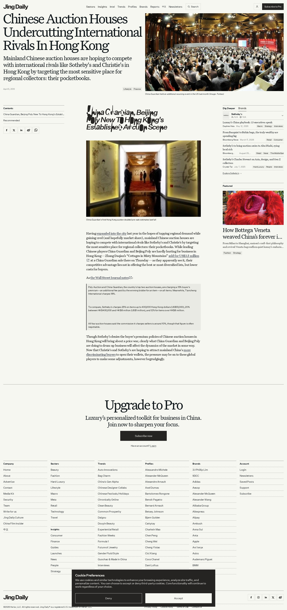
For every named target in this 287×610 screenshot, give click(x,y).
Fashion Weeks (106, 535)
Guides (55, 547)
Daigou (102, 517)
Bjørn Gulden (152, 517)
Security (8, 499)
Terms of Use (182, 607)
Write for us (10, 511)
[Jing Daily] (15, 7)
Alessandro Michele (156, 469)
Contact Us (197, 607)
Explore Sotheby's (231, 173)
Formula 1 (103, 541)
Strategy (268, 126)
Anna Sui (197, 529)
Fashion (227, 253)
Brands (144, 6)
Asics (195, 553)
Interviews (278, 126)
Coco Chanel (152, 559)
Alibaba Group (200, 505)
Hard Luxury (258, 167)
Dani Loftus (151, 565)
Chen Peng (151, 535)
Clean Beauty (105, 505)
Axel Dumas (152, 487)
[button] (257, 6)
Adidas (196, 481)
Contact (7, 487)
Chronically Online (108, 499)
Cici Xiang (151, 553)
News (266, 153)
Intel (112, 6)
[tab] (242, 108)
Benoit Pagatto (153, 499)
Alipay (196, 517)
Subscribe (245, 493)
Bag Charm (104, 475)
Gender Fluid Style (108, 553)
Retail (269, 140)
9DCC (195, 475)
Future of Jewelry (107, 547)
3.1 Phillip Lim (200, 469)
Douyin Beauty (106, 523)
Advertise (8, 481)
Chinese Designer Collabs (112, 487)
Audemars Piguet (202, 559)
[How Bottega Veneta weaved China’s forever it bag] (253, 208)
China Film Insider (13, 523)
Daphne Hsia (229, 126)
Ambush (197, 523)
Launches (56, 553)
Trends (121, 6)
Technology (57, 511)
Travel (54, 517)
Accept (178, 598)
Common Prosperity (109, 511)
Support (244, 487)
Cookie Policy (167, 607)
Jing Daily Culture (13, 517)
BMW (195, 565)
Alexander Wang (201, 499)
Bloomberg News (230, 139)
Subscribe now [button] (143, 436)
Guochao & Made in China (112, 559)
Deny (108, 598)
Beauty (55, 469)
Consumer (278, 140)
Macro (259, 126)
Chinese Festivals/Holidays (113, 493)
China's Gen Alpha (108, 481)
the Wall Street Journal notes (109, 277)
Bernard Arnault (154, 505)
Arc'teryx (197, 547)
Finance (137, 89)
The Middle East (277, 153)
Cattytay (150, 523)
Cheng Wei (151, 541)
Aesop (196, 487)
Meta (53, 499)
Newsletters (175, 6)
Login (153, 445)
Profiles (132, 6)
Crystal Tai (228, 167)
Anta (195, 535)
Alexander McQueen (156, 475)
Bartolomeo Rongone (157, 493)
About (6, 475)
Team (6, 505)
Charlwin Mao (152, 529)
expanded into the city (111, 233)
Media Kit (8, 493)
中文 (5, 529)
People (269, 167)
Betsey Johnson (154, 511)
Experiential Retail (108, 529)
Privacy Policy (150, 607)
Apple (195, 541)
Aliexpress (198, 511)
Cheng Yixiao (152, 547)
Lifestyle (127, 89)
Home (6, 469)
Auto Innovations (108, 469)
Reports (154, 6)
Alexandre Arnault (155, 481)
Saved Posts (247, 481)
